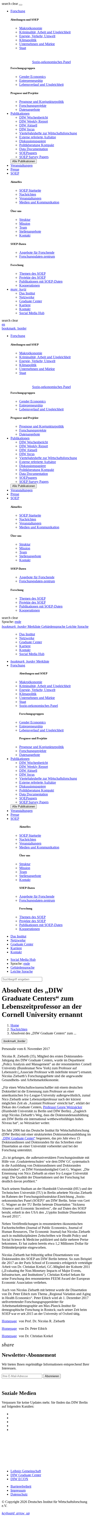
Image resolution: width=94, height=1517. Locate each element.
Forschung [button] (17, 11)
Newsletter (9, 1384)
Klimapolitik (28, 40)
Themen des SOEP (32, 273)
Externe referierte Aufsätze (37, 137)
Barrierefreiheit (20, 1486)
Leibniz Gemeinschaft (25, 1471)
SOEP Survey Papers (34, 157)
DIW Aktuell (28, 125)
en (3, 324)
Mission (24, 223)
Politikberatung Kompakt (36, 145)
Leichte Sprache (21, 971)
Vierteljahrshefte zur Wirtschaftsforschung (48, 133)
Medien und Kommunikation (39, 202)
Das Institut (27, 293)
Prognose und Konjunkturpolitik (41, 101)
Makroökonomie (30, 28)
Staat (22, 48)
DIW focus (27, 129)
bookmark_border (14, 328)
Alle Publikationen (23, 161)
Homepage (9, 1321)
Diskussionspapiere (32, 141)
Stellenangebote (30, 231)
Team (23, 227)
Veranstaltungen (21, 165)
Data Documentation (33, 149)
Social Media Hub (31, 313)
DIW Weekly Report (33, 121)
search (6, 3)
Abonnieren (52, 1376)
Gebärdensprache (22, 967)
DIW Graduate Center (25, 1475)
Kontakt (24, 235)
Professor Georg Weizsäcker (62, 1107)
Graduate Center (30, 301)
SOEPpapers (28, 153)
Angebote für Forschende (36, 252)
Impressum (18, 1490)
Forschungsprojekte (32, 105)
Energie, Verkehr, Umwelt (37, 36)
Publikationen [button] (20, 113)
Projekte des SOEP (32, 277)
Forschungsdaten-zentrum (37, 256)
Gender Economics (32, 76)
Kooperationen (29, 285)
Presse (14, 169)
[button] (10, 3)
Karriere (25, 305)
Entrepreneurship (31, 80)
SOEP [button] (14, 173)
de (19, 622)
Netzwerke (26, 297)
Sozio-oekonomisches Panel (51, 62)
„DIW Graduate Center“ (18, 1138)
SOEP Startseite (30, 190)
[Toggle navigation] (20, 4)
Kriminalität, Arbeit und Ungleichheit (45, 32)
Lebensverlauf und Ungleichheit (41, 84)
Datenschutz (19, 1494)
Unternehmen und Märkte (37, 44)
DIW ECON (19, 1479)
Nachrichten (27, 194)
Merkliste (29, 661)
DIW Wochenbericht (33, 117)
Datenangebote (29, 109)
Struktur (24, 219)
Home (14, 1025)
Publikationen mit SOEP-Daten (41, 281)
